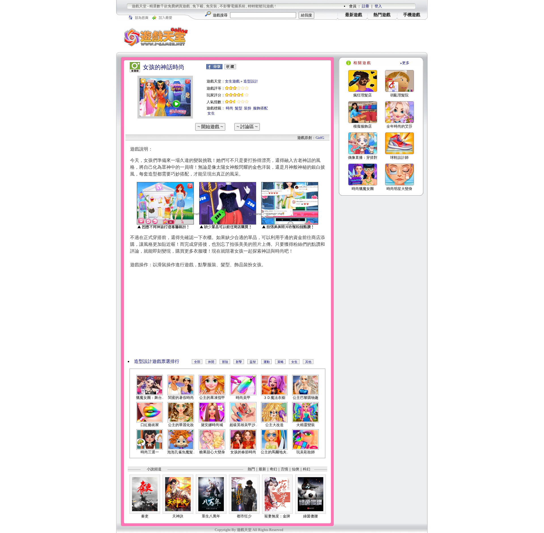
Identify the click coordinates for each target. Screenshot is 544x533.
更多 (404, 63)
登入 (378, 6)
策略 (280, 361)
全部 (197, 361)
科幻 (306, 469)
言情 (284, 469)
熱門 (251, 469)
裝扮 (247, 108)
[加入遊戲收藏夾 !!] (230, 68)
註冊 (365, 6)
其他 (308, 361)
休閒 (211, 361)
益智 (253, 361)
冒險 (225, 361)
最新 (262, 469)
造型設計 (250, 81)
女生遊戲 (232, 81)
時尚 (229, 108)
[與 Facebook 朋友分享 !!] (214, 68)
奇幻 (273, 469)
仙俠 (295, 469)
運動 (267, 361)
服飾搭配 (260, 108)
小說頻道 (154, 469)
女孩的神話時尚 (163, 67)
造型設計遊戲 (147, 361)
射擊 (239, 361)
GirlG (320, 138)
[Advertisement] (312, 36)
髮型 (238, 108)
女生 (211, 113)
